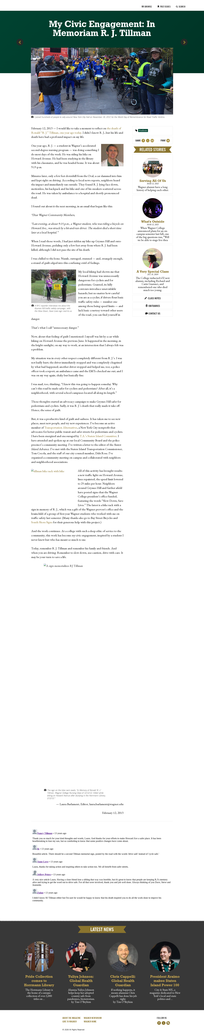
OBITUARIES (154, 306)
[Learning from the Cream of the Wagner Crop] (184, 42)
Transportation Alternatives (60, 427)
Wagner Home (90, 1022)
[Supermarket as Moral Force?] (20, 42)
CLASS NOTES (154, 298)
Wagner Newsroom (93, 1018)
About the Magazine (71, 1018)
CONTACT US (154, 313)
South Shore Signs (41, 522)
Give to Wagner (69, 1022)
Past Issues (165, 7)
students (143, 130)
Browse (148, 7)
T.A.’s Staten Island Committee (98, 436)
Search (181, 7)
